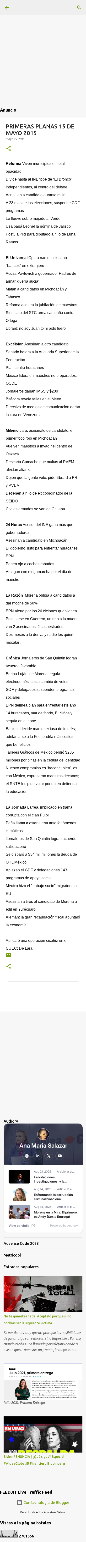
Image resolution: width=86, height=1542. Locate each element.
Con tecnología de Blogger (45, 1502)
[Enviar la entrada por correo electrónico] (8, 956)
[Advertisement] (43, 43)
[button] (8, 149)
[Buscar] (79, 7)
